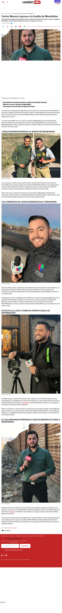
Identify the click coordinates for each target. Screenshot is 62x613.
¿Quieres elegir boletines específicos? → (14, 550)
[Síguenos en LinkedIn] (6, 555)
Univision (15, 527)
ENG (58, 3)
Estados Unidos (9, 527)
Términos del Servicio (28, 536)
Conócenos (11, 536)
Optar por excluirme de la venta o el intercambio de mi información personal (15, 559)
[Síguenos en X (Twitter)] (4, 555)
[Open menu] (3, 2)
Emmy (11, 512)
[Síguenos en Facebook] (1, 555)
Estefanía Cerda (7, 23)
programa (26, 403)
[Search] (7, 2)
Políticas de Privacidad (39, 536)
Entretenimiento (8, 13)
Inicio (3, 13)
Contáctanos (18, 536)
